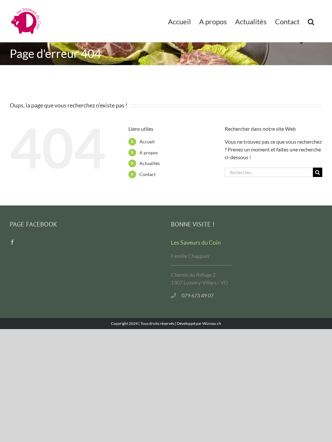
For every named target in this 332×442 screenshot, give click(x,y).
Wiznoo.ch (211, 323)
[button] (311, 21)
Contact (147, 174)
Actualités (149, 163)
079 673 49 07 (198, 295)
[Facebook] (12, 242)
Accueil (147, 141)
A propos (148, 152)
